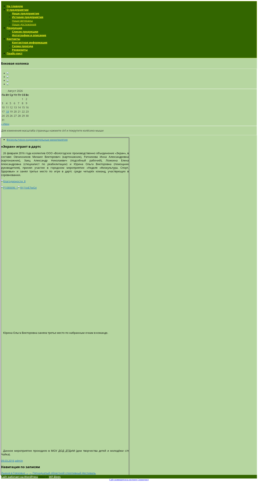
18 (7, 111)
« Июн (5, 124)
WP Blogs (55, 476)
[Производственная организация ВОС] (8, 80)
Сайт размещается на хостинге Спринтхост (129, 479)
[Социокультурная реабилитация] (8, 77)
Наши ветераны (22, 20)
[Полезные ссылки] (8, 84)
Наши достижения (24, 24)
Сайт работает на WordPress (19, 476)
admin (19, 460)
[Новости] (8, 73)
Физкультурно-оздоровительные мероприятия (37, 140)
